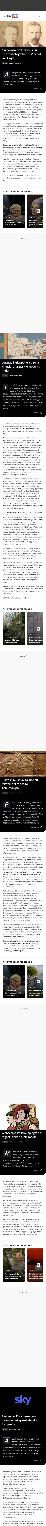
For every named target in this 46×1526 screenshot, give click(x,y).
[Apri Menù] (4, 16)
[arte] (13, 16)
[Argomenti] (39, 16)
